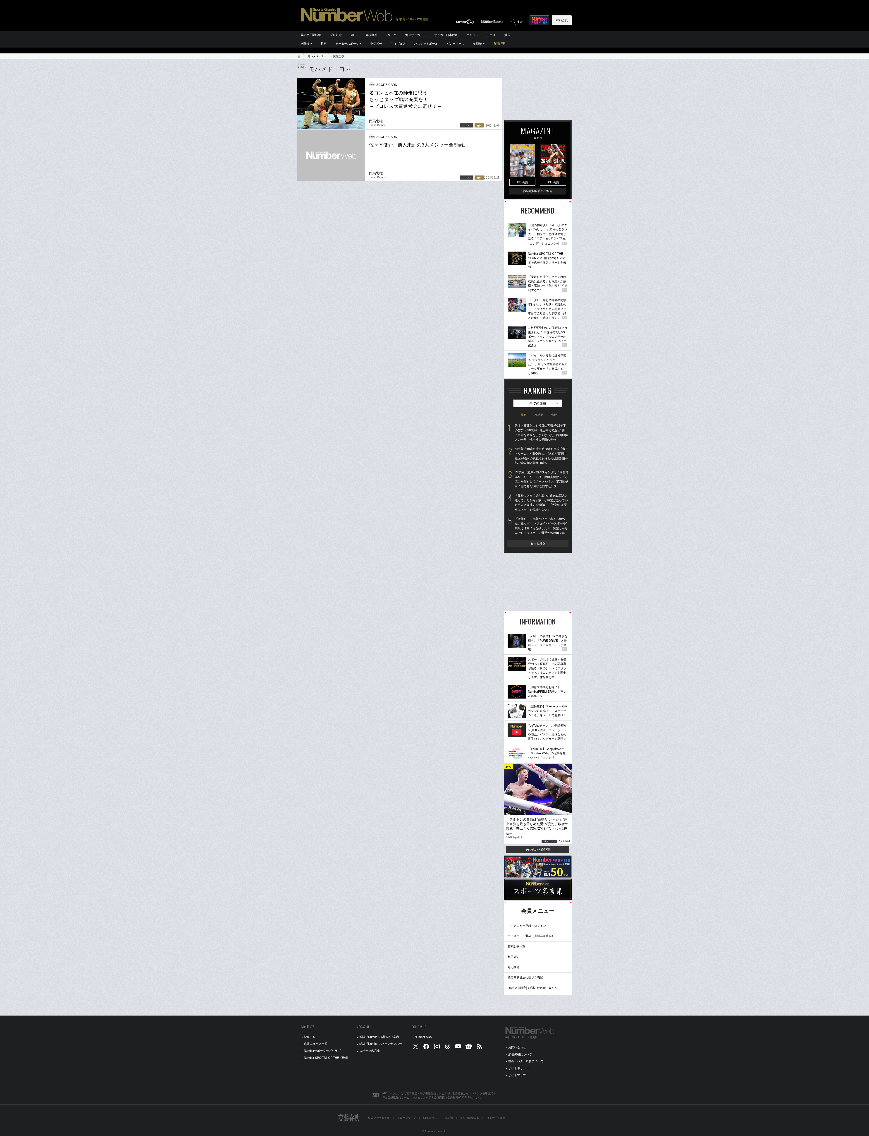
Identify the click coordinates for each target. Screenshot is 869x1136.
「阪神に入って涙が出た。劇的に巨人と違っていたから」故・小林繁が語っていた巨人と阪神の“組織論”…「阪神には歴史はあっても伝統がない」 (541, 502)
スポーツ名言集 (369, 1050)
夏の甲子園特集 (311, 35)
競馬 (507, 35)
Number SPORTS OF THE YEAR (326, 1057)
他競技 (477, 43)
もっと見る (537, 543)
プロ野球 (336, 35)
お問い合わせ (517, 1047)
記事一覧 (310, 1037)
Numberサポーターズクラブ (322, 1050)
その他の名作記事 (537, 849)
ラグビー (376, 43)
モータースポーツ (347, 43)
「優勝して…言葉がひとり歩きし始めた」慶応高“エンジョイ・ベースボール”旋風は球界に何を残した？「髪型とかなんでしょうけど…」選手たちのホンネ (541, 526)
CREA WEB (430, 1117)
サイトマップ (517, 1075)
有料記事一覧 (516, 946)
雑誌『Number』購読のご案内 (379, 1037)
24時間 (538, 415)
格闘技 (305, 43)
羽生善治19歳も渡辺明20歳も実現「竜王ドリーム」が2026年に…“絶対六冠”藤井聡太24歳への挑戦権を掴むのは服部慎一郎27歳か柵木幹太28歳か (541, 456)
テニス (491, 35)
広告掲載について (520, 1054)
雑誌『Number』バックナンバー (380, 1043)
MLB (354, 35)
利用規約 (513, 956)
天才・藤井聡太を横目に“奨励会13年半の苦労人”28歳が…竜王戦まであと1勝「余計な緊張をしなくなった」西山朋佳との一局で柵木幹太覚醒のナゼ (541, 432)
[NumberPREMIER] (539, 20)
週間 (554, 415)
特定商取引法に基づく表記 (525, 977)
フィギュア (398, 43)
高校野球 (371, 35)
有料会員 (562, 20)
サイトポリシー (518, 1068)
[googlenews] (468, 1047)
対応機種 (513, 967)
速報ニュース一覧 (315, 1043)
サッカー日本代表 (446, 35)
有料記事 (499, 43)
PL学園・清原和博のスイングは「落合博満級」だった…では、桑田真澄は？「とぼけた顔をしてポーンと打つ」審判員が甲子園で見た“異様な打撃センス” (541, 479)
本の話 (449, 1117)
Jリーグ (391, 35)
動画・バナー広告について (526, 1061)
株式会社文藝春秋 (379, 1117)
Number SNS (423, 1037)
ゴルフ (471, 35)
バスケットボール (426, 43)
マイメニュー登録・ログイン (527, 925)
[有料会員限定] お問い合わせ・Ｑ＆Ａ (532, 987)
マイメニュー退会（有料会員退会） (531, 936)
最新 (523, 415)
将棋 (324, 43)
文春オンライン (406, 1117)
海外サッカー (414, 35)
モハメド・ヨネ (317, 56)
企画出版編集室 (469, 1117)
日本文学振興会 (495, 1117)
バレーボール (455, 43)
